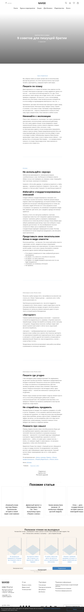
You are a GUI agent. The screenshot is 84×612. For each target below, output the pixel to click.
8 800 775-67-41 (7, 587)
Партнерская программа (45, 587)
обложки (29, 462)
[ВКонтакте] (23, 606)
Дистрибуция (42, 589)
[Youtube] (20, 606)
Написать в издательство (73, 606)
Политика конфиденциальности (63, 591)
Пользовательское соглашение (63, 588)
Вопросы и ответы (26, 585)
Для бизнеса (48, 8)
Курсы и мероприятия (27, 8)
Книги (16, 8)
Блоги (68, 8)
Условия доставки (26, 589)
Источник (25, 168)
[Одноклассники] (26, 606)
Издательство (59, 8)
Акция (39, 8)
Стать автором (42, 585)
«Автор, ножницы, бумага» (43, 457)
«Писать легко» (53, 459)
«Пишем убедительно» (42, 459)
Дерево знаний (26, 587)
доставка (10, 3)
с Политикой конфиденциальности (52, 608)
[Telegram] (29, 606)
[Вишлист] (74, 3)
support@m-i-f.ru (6, 595)
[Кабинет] (70, 3)
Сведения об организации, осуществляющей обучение (66, 585)
